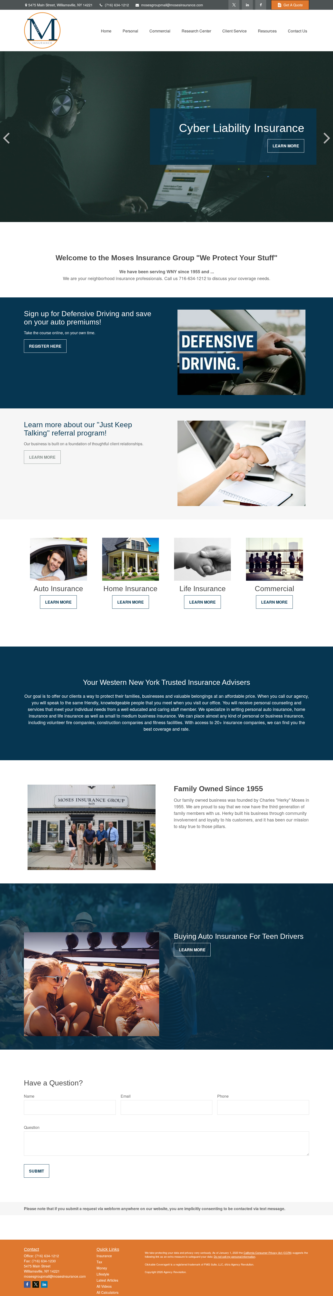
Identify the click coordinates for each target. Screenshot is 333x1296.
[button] (106, 30)
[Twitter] (233, 5)
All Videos (104, 1286)
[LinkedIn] (247, 5)
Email (126, 1096)
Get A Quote (293, 4)
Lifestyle (103, 1274)
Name (29, 1096)
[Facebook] (260, 5)
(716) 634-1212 (117, 4)
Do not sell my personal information (234, 1256)
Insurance (104, 1255)
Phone (223, 1096)
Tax (99, 1261)
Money (102, 1268)
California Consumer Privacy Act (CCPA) (268, 1253)
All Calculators (107, 1292)
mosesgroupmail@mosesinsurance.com (172, 4)
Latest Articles (107, 1280)
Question (31, 1127)
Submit (36, 1171)
